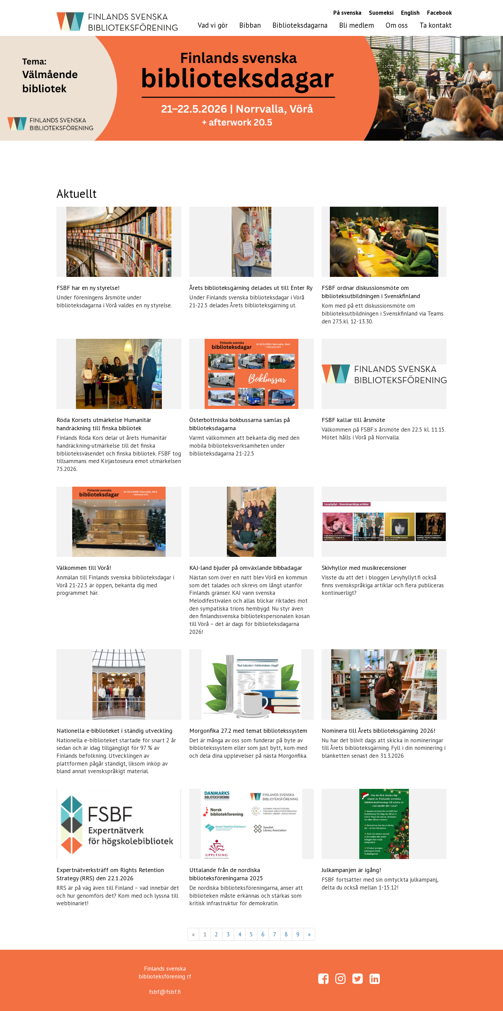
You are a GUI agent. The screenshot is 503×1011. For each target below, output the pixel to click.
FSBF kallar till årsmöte (353, 420)
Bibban (250, 25)
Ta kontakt (436, 25)
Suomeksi (381, 12)
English (410, 12)
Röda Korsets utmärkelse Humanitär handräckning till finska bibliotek (103, 424)
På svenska (347, 12)
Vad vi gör (213, 25)
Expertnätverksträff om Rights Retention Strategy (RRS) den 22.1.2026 (110, 874)
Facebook (439, 12)
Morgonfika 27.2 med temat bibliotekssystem (248, 730)
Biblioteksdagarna (299, 25)
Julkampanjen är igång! (351, 870)
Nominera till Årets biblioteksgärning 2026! (378, 730)
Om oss (397, 25)
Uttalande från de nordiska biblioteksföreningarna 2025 (226, 874)
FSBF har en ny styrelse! (87, 288)
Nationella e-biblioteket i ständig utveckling (114, 730)
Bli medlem (356, 25)
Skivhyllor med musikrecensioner (364, 568)
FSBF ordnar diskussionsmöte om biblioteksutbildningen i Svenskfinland (371, 292)
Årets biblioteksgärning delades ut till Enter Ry (250, 288)
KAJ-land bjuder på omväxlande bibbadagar (245, 568)
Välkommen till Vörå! (83, 568)
